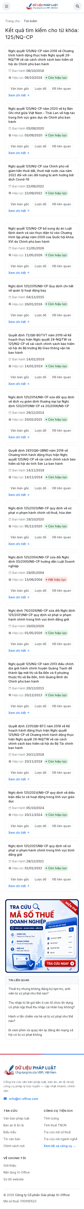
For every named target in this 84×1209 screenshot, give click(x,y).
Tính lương (51, 1118)
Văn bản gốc (20, 88)
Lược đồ (40, 88)
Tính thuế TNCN (55, 1125)
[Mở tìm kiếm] (77, 6)
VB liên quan (61, 88)
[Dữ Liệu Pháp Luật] (30, 1069)
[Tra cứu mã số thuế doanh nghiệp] (42, 936)
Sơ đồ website (13, 1179)
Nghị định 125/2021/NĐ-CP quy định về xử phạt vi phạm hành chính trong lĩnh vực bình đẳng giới (41, 850)
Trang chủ (12, 21)
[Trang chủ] (42, 6)
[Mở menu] (6, 6)
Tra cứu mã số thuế (57, 1132)
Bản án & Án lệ (13, 1125)
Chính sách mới (14, 1146)
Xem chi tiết (17, 95)
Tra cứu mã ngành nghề (60, 1139)
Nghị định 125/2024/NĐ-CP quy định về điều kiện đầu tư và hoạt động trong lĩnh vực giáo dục (41, 797)
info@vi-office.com (23, 1099)
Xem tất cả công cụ (58, 1146)
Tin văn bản (11, 1139)
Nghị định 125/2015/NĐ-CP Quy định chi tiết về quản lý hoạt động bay (40, 288)
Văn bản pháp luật (16, 1118)
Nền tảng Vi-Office (16, 1172)
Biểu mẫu (9, 1132)
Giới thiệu (9, 1165)
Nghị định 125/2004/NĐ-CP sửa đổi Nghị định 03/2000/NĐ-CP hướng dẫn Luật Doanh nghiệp (41, 561)
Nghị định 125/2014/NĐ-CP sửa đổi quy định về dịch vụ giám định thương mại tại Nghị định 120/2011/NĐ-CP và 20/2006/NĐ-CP (41, 401)
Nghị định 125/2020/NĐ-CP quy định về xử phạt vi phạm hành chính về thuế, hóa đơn (40, 510)
